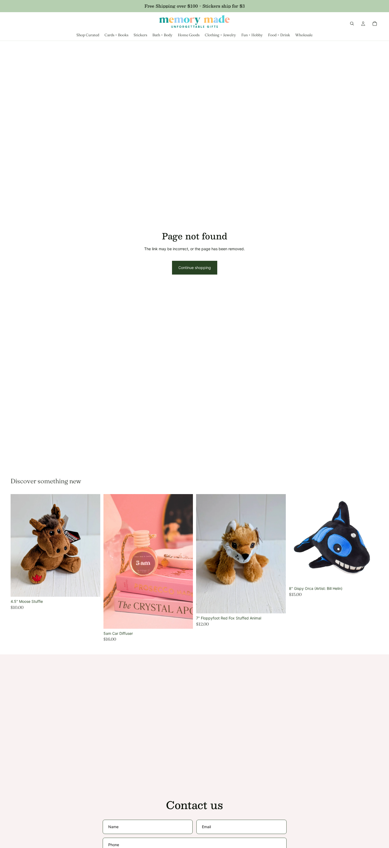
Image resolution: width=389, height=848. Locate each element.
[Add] (92, 588)
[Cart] (375, 23)
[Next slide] (185, 561)
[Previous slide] (111, 561)
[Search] (352, 23)
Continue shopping (194, 267)
